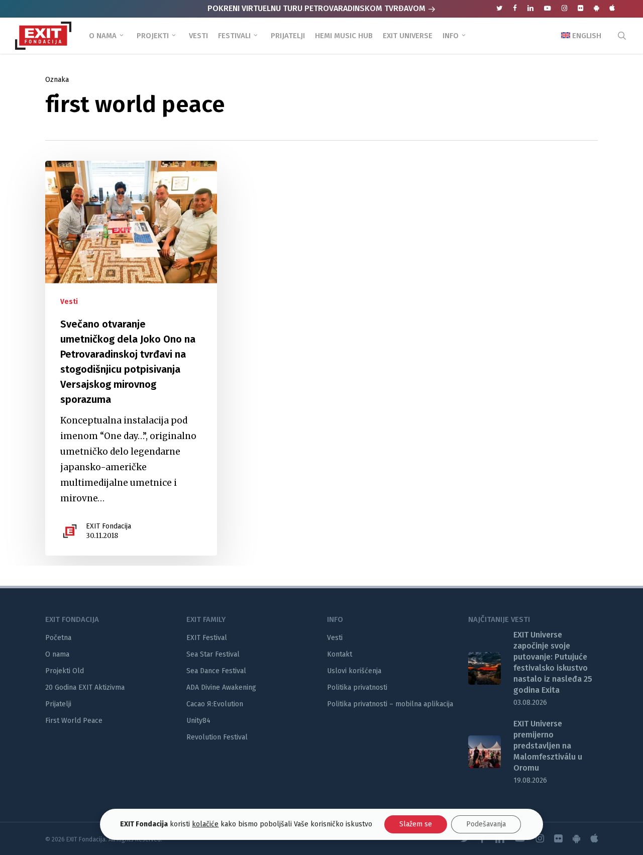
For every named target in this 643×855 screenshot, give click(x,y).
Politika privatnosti (357, 687)
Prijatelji (58, 704)
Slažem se (415, 824)
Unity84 (198, 720)
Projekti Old (64, 671)
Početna (58, 637)
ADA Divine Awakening (221, 687)
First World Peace (73, 720)
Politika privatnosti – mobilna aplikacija (390, 704)
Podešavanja (486, 824)
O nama (57, 654)
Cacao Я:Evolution (214, 704)
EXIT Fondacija (108, 526)
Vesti (69, 301)
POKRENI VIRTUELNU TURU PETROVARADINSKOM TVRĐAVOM (317, 8)
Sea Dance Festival (216, 671)
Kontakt (339, 654)
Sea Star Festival (213, 654)
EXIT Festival (206, 637)
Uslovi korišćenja (354, 671)
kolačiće (205, 824)
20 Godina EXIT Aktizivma (85, 687)
